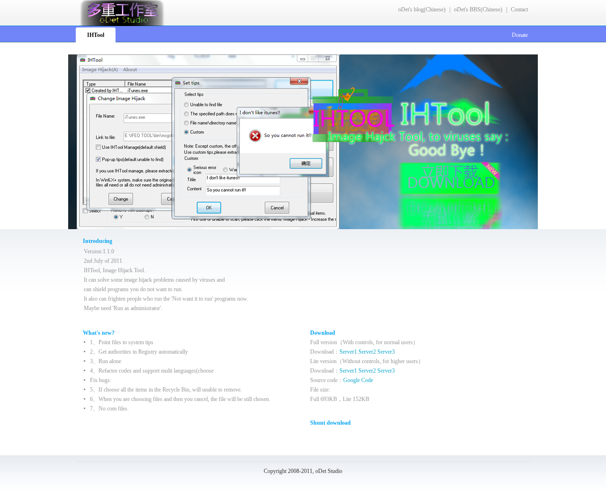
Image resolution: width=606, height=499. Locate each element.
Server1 (348, 351)
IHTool (95, 35)
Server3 (386, 351)
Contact (519, 9)
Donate (520, 35)
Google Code (358, 380)
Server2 (367, 351)
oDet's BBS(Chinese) (478, 9)
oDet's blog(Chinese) (422, 9)
